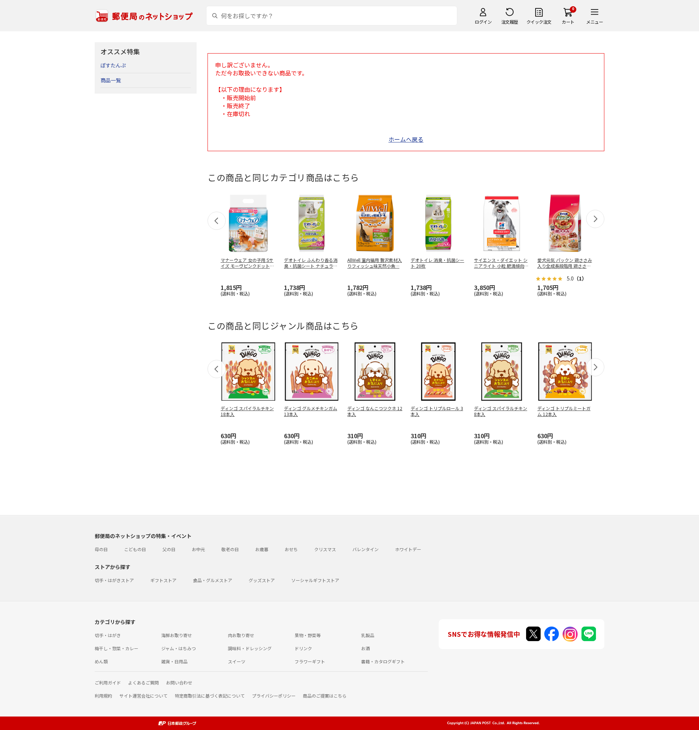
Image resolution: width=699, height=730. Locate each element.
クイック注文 (539, 22)
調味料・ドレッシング (250, 648)
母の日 (101, 549)
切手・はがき (108, 635)
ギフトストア (163, 580)
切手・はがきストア (114, 580)
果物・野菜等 (308, 635)
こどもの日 (135, 549)
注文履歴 (509, 22)
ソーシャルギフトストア (315, 580)
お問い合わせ (179, 682)
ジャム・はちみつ (178, 648)
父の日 (168, 549)
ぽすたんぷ (113, 65)
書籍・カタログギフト (383, 661)
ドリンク (303, 648)
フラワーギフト (310, 661)
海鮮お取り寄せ (176, 635)
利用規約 (103, 695)
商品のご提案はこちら (325, 695)
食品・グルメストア (212, 580)
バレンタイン (365, 549)
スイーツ (236, 661)
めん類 (101, 661)
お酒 (365, 648)
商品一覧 (110, 80)
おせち (291, 549)
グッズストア (262, 580)
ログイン (483, 22)
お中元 (198, 549)
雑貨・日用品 (174, 661)
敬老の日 (230, 549)
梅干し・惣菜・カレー (116, 648)
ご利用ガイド (108, 682)
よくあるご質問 (143, 682)
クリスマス (325, 549)
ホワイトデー (408, 549)
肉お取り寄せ (241, 635)
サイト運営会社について (143, 695)
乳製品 (367, 635)
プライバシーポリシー (274, 695)
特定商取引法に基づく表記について (210, 695)
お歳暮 (261, 549)
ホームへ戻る (405, 139)
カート (568, 22)
